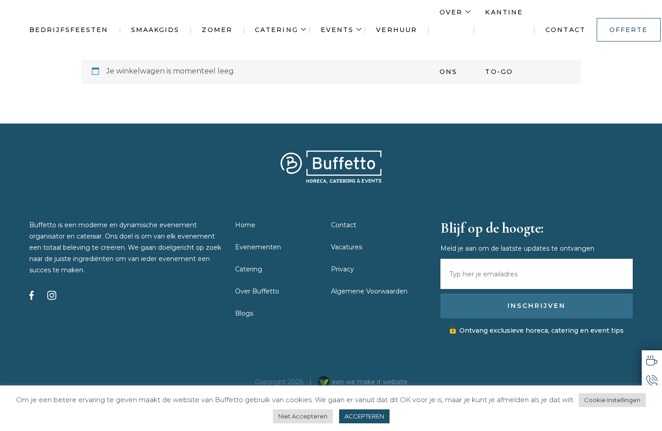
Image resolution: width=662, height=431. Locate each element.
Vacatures (346, 247)
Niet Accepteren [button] (302, 416)
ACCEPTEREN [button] (364, 416)
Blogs (244, 313)
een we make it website (370, 382)
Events (337, 30)
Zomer (217, 30)
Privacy (342, 269)
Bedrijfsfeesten (69, 30)
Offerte (628, 30)
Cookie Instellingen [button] (612, 399)
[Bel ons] (652, 380)
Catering (276, 30)
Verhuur (396, 30)
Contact (565, 30)
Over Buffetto (257, 291)
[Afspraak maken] (652, 360)
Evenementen (258, 247)
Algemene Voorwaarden (369, 291)
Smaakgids (155, 30)
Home (245, 225)
